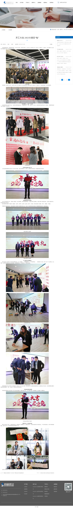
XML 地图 (36, 506)
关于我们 (21, 2)
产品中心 (27, 2)
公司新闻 (3, 29)
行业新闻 (10, 29)
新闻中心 (33, 2)
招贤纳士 (45, 2)
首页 (17, 2)
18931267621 (63, 2)
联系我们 (51, 2)
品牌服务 (39, 2)
